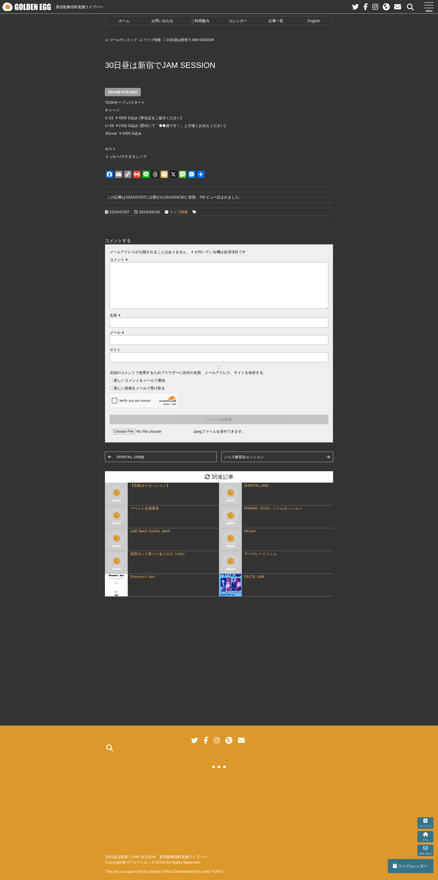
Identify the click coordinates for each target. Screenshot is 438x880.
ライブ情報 (178, 212)
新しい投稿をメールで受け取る (139, 388)
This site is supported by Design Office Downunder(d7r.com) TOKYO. (164, 871)
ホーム (124, 20)
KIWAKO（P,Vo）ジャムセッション (273, 508)
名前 (115, 315)
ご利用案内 (200, 20)
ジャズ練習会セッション (244, 457)
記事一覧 (276, 20)
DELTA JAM (254, 576)
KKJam (250, 531)
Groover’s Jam (142, 576)
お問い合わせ (162, 20)
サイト (115, 349)
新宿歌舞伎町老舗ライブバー (79, 7)
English (314, 20)
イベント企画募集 (144, 508)
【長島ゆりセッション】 (150, 485)
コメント (119, 259)
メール (117, 332)
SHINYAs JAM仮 (130, 457)
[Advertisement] (219, 811)
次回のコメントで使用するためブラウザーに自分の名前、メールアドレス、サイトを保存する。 (188, 372)
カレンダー (238, 20)
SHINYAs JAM (256, 485)
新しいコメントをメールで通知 (139, 380)
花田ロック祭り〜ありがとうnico (157, 553)
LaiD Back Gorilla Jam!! (150, 531)
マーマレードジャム (260, 553)
